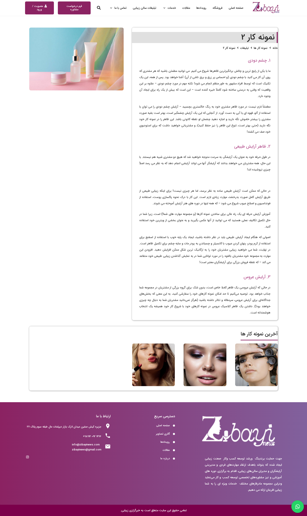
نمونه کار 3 (256, 381)
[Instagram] (27, 457)
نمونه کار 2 (205, 381)
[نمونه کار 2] (76, 59)
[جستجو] (99, 8)
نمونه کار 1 (154, 381)
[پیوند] (266, 8)
